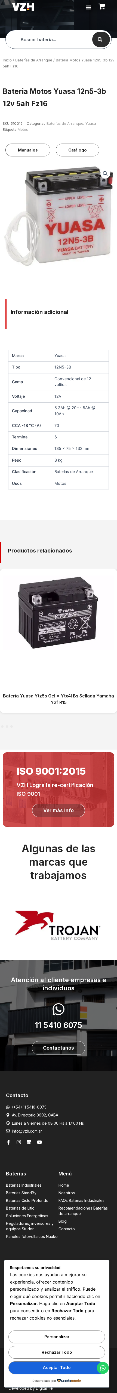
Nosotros (67, 1192)
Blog (63, 1221)
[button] (88, 7)
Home (64, 1185)
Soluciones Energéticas (27, 1215)
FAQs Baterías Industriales (81, 1200)
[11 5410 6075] (58, 1009)
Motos (23, 129)
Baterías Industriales (24, 1185)
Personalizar (56, 1336)
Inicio (7, 60)
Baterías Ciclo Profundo (27, 1200)
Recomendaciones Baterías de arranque (83, 1211)
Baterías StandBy (21, 1192)
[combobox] (48, 39)
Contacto (67, 1228)
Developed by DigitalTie (31, 1388)
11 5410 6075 (58, 1025)
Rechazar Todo (57, 1352)
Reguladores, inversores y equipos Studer (30, 1226)
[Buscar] (101, 39)
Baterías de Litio (20, 1208)
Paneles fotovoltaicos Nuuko (32, 1236)
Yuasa (90, 123)
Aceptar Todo (57, 1367)
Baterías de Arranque (33, 60)
